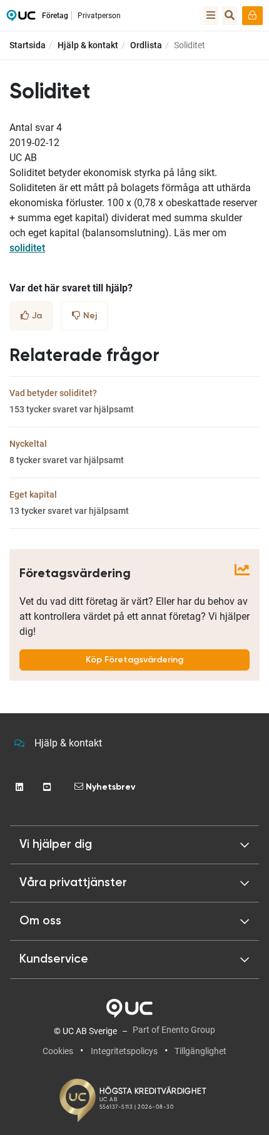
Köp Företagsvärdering (134, 660)
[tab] (134, 883)
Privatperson (99, 15)
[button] (134, 845)
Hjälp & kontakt (88, 45)
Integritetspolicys (124, 1051)
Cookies (58, 1051)
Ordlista (146, 45)
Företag (55, 15)
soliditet (27, 248)
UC (21, 18)
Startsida (27, 45)
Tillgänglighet (200, 1051)
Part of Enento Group (174, 1030)
